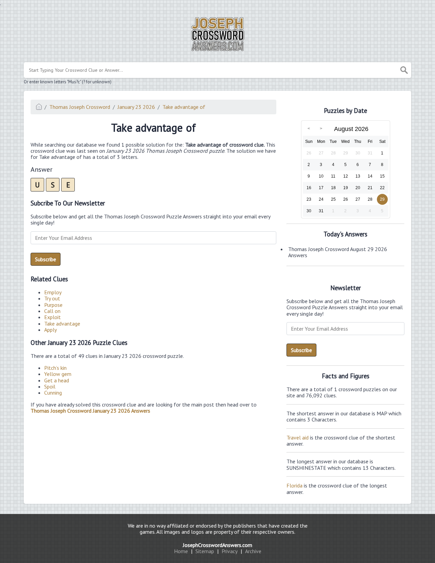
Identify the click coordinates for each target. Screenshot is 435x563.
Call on (52, 311)
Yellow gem (57, 373)
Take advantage (62, 323)
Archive (253, 551)
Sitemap (204, 551)
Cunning (53, 392)
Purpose (53, 304)
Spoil (49, 386)
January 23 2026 (136, 106)
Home (181, 551)
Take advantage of (183, 106)
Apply (50, 329)
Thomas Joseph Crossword (79, 106)
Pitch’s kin (55, 367)
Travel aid (297, 437)
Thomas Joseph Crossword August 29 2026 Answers (337, 252)
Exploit (52, 317)
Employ (53, 292)
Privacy (230, 551)
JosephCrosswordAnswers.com (217, 545)
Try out (52, 298)
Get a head (56, 380)
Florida (294, 485)
